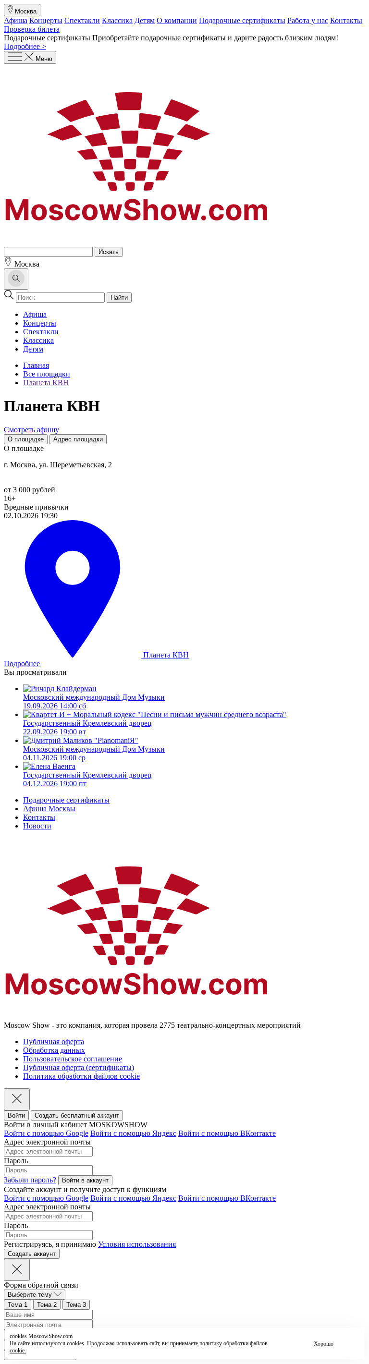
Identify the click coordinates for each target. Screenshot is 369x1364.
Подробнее (22, 663)
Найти (119, 297)
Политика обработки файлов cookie (81, 1076)
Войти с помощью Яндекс (133, 1133)
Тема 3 (76, 1304)
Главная (36, 365)
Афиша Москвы (49, 808)
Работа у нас (307, 20)
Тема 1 (17, 1304)
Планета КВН (46, 382)
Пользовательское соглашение (72, 1059)
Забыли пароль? (30, 1180)
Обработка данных (54, 1050)
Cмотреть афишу (31, 430)
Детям (145, 20)
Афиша (15, 20)
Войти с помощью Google (46, 1133)
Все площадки (46, 374)
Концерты (45, 20)
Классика (117, 20)
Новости (37, 826)
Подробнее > (25, 46)
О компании (177, 20)
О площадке (26, 439)
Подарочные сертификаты (242, 20)
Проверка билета (32, 29)
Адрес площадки (78, 439)
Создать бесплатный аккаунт (77, 1115)
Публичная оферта (53, 1041)
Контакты (346, 20)
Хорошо (323, 1343)
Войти (16, 1115)
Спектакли (82, 20)
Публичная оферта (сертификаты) (78, 1067)
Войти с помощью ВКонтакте (227, 1133)
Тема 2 (47, 1304)
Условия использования (137, 1244)
